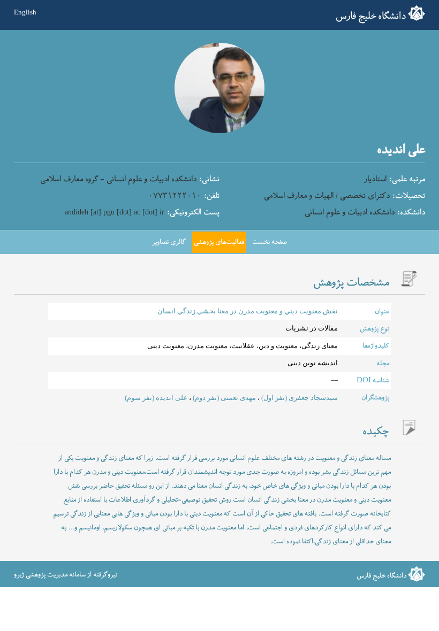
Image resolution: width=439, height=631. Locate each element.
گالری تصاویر (169, 242)
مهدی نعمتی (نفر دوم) (223, 398)
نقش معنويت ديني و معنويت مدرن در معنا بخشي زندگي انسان (247, 311)
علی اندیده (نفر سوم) (156, 398)
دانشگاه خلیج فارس (371, 16)
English (25, 12)
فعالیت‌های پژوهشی (219, 242)
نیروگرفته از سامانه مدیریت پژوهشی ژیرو (65, 575)
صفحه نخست (269, 242)
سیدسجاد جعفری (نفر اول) (299, 398)
